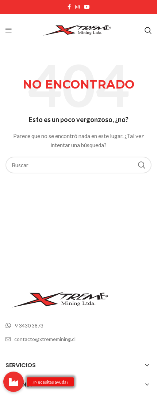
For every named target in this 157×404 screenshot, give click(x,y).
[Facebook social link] (69, 7)
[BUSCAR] (142, 165)
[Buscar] (148, 30)
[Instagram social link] (77, 7)
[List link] (78, 326)
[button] (13, 382)
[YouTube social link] (87, 7)
